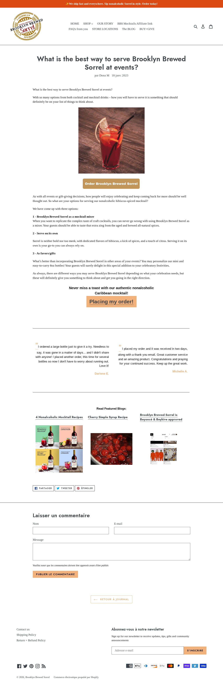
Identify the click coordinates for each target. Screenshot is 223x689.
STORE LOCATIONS (105, 29)
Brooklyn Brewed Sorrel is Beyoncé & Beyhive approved (161, 417)
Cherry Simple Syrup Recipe (108, 417)
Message (38, 539)
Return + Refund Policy (31, 640)
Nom (36, 523)
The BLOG (128, 29)
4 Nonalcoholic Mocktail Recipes (59, 417)
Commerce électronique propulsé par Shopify (76, 677)
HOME (75, 23)
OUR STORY (105, 23)
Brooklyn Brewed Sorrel (37, 677)
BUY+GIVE (147, 29)
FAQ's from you (78, 29)
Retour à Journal (114, 599)
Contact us (23, 629)
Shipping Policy (26, 634)
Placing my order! (111, 301)
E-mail (118, 523)
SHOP (87, 23)
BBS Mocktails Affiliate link (134, 23)
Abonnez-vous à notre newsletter (138, 629)
